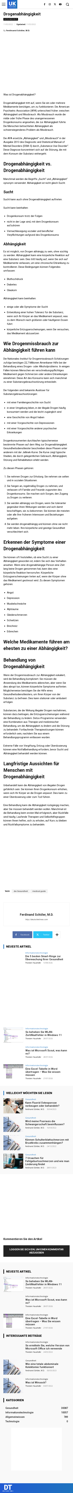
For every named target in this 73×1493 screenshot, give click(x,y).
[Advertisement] (28, 57)
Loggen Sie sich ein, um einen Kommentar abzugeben (36, 1251)
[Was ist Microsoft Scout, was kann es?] (13, 1053)
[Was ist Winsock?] (13, 1385)
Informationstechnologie (36, 953)
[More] (57, 934)
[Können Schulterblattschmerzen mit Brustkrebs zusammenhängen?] (13, 1142)
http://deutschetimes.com (36, 919)
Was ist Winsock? (35, 1382)
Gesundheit (10, 19)
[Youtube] (60, 4)
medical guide (39, 891)
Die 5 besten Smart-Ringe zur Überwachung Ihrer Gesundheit (44, 958)
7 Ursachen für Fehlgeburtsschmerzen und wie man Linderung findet (47, 1161)
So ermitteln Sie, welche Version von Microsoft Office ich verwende (47, 1347)
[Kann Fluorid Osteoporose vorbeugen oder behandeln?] (13, 1105)
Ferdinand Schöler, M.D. (18, 30)
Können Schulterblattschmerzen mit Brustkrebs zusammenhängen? (47, 1141)
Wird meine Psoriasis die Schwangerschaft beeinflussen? (45, 1123)
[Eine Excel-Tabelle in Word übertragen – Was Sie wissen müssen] (13, 1071)
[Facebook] (44, 4)
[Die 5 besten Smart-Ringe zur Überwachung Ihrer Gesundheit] (13, 959)
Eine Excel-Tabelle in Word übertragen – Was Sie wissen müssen (42, 1072)
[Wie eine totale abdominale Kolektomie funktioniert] (13, 1367)
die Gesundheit (21, 891)
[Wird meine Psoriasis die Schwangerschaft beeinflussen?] (13, 1124)
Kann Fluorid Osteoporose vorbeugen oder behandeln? (42, 1104)
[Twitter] (55, 4)
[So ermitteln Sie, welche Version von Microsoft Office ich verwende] (13, 1348)
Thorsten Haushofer (33, 963)
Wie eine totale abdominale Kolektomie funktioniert (41, 1365)
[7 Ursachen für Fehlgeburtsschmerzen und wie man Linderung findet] (13, 1161)
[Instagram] (49, 4)
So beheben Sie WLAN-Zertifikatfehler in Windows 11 (43, 1033)
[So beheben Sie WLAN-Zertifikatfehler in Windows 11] (13, 1035)
